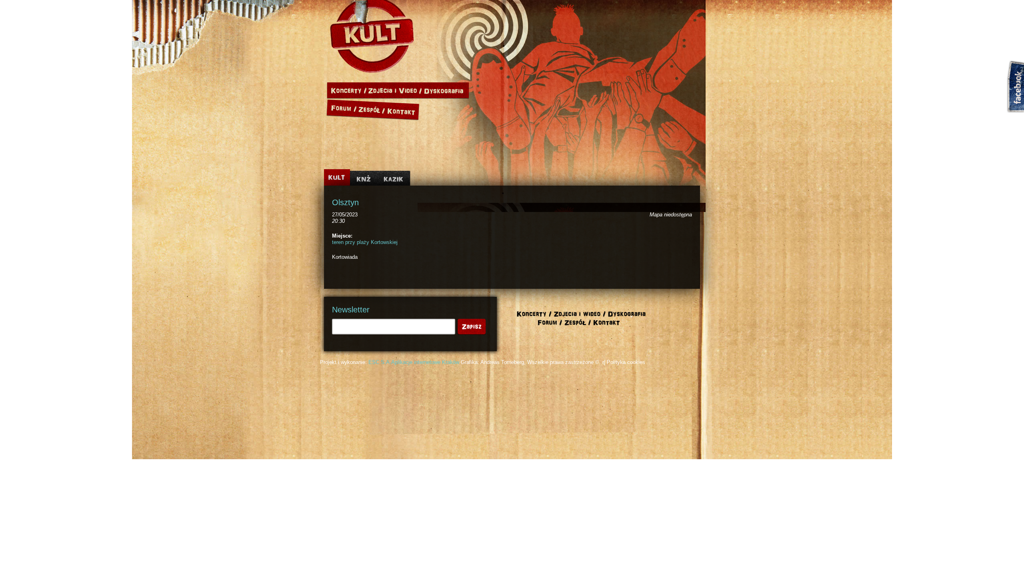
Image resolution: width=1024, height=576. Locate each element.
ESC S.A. (379, 362)
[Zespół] (372, 108)
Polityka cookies (626, 362)
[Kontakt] (402, 108)
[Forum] (342, 108)
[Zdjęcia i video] (395, 90)
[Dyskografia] (446, 90)
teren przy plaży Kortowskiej (365, 242)
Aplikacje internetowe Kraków (425, 362)
